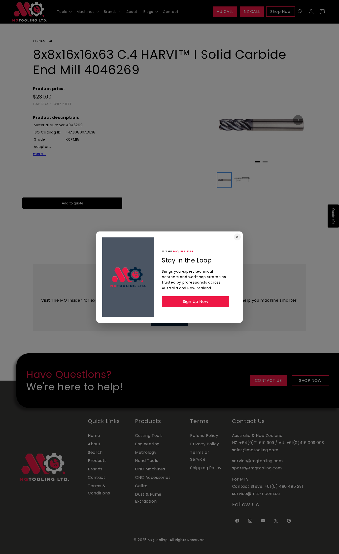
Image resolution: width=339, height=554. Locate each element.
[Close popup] (237, 236)
